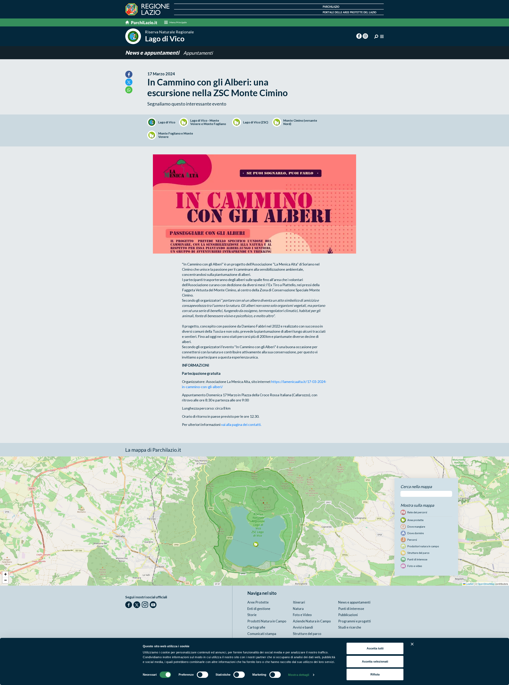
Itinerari (299, 602)
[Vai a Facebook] (128, 604)
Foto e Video (302, 615)
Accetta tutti (375, 648)
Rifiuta (375, 674)
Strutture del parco (307, 634)
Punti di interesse (351, 609)
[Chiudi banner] (412, 644)
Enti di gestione (258, 609)
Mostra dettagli (298, 674)
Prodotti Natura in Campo (266, 621)
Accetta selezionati (375, 661)
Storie (251, 615)
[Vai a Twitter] (136, 604)
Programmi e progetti (354, 621)
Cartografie (256, 627)
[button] (255, 544)
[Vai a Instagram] (145, 604)
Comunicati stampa (261, 634)
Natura (298, 609)
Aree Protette (258, 602)
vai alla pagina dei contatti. (241, 424)
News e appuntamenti (152, 52)
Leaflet (469, 583)
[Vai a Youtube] (153, 604)
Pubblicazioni (348, 615)
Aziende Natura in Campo (312, 621)
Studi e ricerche (349, 627)
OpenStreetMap (486, 583)
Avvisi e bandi (303, 627)
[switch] (202, 674)
